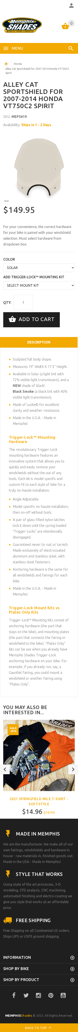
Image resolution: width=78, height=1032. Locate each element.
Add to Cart (36, 319)
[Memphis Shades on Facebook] (14, 995)
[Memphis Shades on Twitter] (26, 995)
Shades (18, 1015)
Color (9, 259)
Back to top (36, 1028)
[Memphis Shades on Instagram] (38, 995)
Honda (18, 63)
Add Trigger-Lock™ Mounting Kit (33, 277)
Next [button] (73, 769)
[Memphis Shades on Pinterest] (51, 995)
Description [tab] (38, 342)
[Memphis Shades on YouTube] (63, 995)
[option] (39, 166)
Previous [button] (5, 769)
